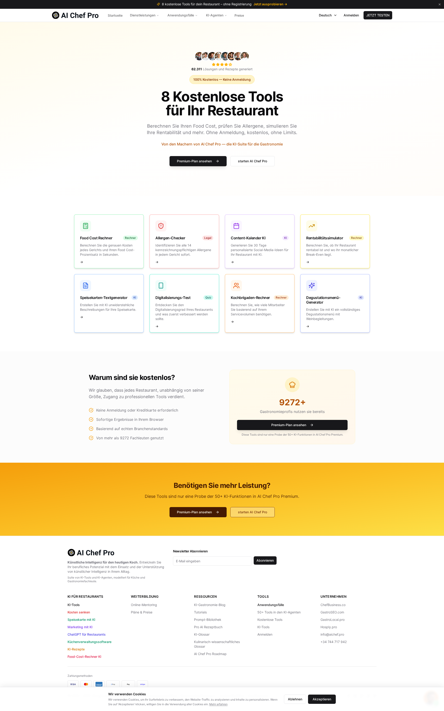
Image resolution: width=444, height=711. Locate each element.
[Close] (439, 4)
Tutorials (200, 612)
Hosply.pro (329, 627)
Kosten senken (79, 612)
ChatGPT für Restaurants (87, 634)
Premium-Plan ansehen (194, 161)
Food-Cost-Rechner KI (84, 657)
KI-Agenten (214, 15)
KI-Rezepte (76, 649)
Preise (239, 15)
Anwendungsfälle (180, 15)
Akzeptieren (322, 699)
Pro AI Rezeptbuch (208, 627)
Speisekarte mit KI (81, 620)
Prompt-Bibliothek (207, 620)
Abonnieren (265, 560)
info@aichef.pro (332, 634)
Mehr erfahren (218, 704)
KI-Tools (74, 605)
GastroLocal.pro (333, 620)
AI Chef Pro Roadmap (210, 654)
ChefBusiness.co (333, 605)
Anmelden (351, 15)
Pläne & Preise (141, 612)
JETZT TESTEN (377, 15)
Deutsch (325, 15)
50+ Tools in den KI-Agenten (279, 612)
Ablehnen (295, 699)
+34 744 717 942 (334, 642)
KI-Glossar (202, 634)
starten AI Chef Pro (252, 161)
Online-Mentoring (144, 605)
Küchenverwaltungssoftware (89, 642)
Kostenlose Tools (269, 620)
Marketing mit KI (80, 627)
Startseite (115, 15)
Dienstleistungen (142, 15)
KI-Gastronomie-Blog (209, 605)
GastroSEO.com (332, 612)
